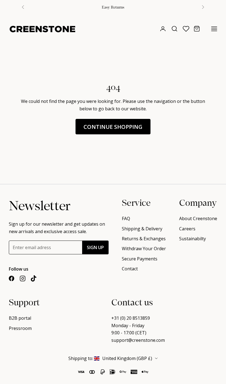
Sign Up (95, 247)
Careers (187, 229)
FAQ (126, 218)
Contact (130, 269)
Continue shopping (113, 126)
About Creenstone (198, 218)
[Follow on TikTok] (33, 278)
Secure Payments (139, 259)
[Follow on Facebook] (11, 278)
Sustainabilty (192, 239)
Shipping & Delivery (142, 229)
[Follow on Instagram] (22, 278)
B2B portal (20, 318)
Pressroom (20, 328)
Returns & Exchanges (144, 239)
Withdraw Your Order (144, 249)
